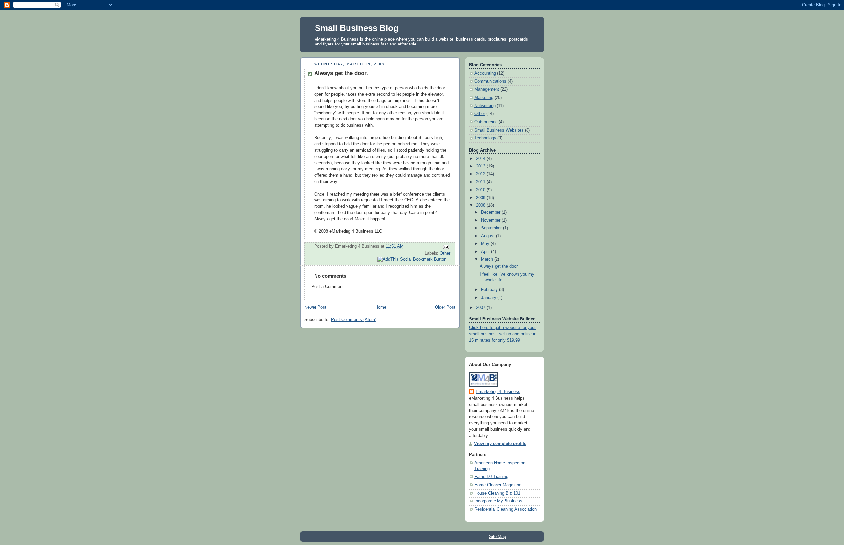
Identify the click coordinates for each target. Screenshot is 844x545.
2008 (481, 205)
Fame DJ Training (491, 476)
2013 (481, 166)
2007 (481, 307)
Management (486, 89)
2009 (481, 198)
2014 (481, 158)
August (488, 236)
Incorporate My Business (498, 501)
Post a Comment (327, 286)
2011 (481, 182)
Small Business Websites (499, 130)
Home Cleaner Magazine (497, 485)
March (487, 259)
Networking (485, 106)
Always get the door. (341, 73)
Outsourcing (485, 122)
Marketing (483, 97)
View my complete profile (500, 443)
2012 (481, 174)
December (491, 212)
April (486, 251)
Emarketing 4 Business (498, 391)
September (492, 228)
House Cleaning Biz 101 (497, 493)
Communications (490, 81)
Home (380, 307)
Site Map (497, 536)
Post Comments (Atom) (353, 320)
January (489, 297)
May (486, 243)
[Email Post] (445, 246)
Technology (485, 138)
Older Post (445, 307)
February (490, 290)
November (491, 220)
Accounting (485, 73)
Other (445, 253)
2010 (481, 190)
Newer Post (315, 307)
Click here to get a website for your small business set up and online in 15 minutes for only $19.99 (502, 334)
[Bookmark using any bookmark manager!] (411, 259)
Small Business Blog (357, 28)
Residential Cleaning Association (505, 509)
